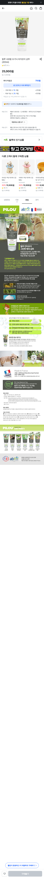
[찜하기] (15, 173)
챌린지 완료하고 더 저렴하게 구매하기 (21, 865)
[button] (21, 2)
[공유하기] (40, 59)
